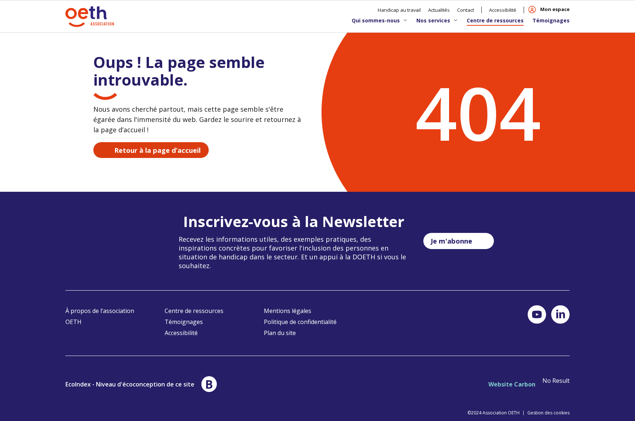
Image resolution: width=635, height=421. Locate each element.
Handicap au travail (399, 10)
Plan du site (280, 333)
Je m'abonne (451, 240)
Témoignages (551, 20)
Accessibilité (502, 10)
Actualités (439, 10)
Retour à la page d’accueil (157, 150)
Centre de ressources (495, 20)
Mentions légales (287, 311)
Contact (465, 10)
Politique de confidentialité (300, 322)
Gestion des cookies (548, 413)
